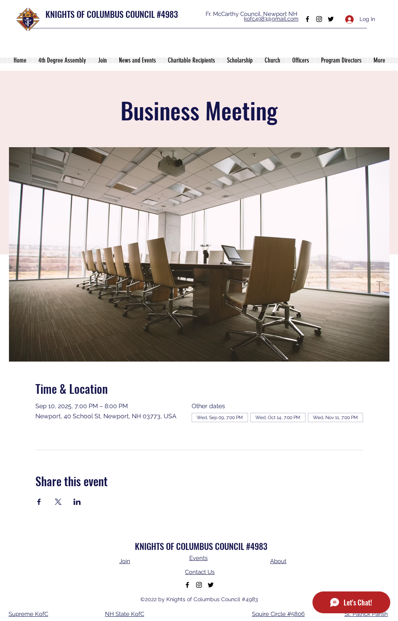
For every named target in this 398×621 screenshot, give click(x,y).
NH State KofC (124, 614)
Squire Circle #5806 (278, 614)
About (278, 561)
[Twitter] (331, 19)
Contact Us (200, 572)
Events (198, 558)
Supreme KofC (28, 614)
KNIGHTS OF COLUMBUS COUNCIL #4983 (111, 14)
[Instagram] (319, 19)
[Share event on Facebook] (39, 502)
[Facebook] (307, 19)
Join (124, 561)
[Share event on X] (58, 502)
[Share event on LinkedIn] (77, 502)
